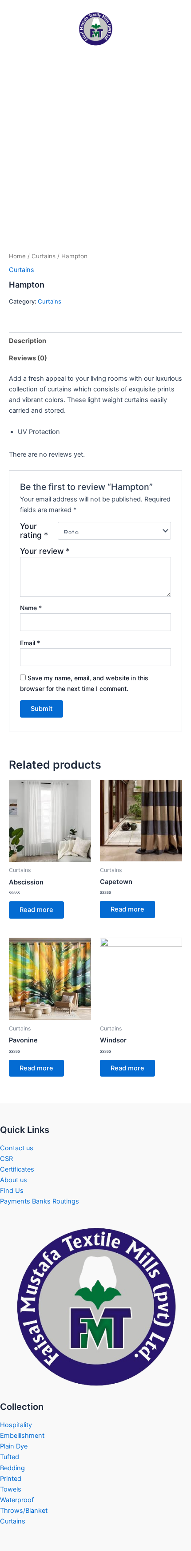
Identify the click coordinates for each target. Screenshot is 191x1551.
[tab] (95, 341)
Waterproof (17, 1500)
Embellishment (22, 1436)
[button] (17, 41)
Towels (10, 1489)
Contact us (16, 1148)
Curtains (44, 256)
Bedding (12, 1468)
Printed (10, 1479)
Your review (45, 551)
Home (17, 256)
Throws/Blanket (24, 1511)
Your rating (34, 531)
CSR (6, 1159)
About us (13, 1180)
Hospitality (16, 1425)
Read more (36, 910)
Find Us (12, 1191)
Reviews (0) (28, 358)
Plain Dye (14, 1446)
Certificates (17, 1169)
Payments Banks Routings (39, 1201)
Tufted (9, 1457)
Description (27, 341)
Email (30, 643)
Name (31, 608)
